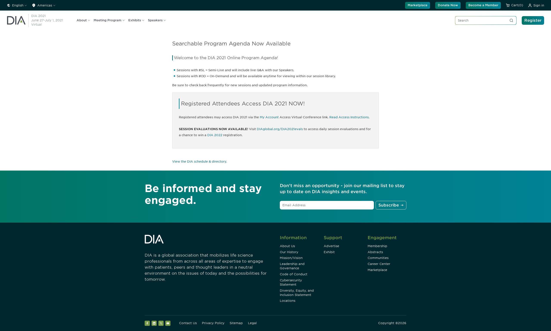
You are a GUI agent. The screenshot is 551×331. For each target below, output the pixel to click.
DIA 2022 (214, 135)
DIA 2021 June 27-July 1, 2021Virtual (47, 20)
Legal (252, 323)
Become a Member (483, 5)
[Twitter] (161, 323)
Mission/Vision (291, 258)
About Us (287, 246)
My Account (269, 117)
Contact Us (188, 323)
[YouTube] (167, 323)
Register (533, 20)
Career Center (379, 264)
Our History (289, 252)
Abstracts (375, 252)
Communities (378, 258)
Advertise (331, 246)
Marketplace (417, 5)
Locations (287, 300)
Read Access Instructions (349, 117)
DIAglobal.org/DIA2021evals (280, 129)
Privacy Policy (213, 323)
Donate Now (448, 5)
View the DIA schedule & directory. (199, 161)
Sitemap (236, 323)
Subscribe (388, 205)
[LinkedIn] (154, 323)
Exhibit (329, 252)
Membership (377, 246)
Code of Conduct (293, 274)
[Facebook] (147, 323)
